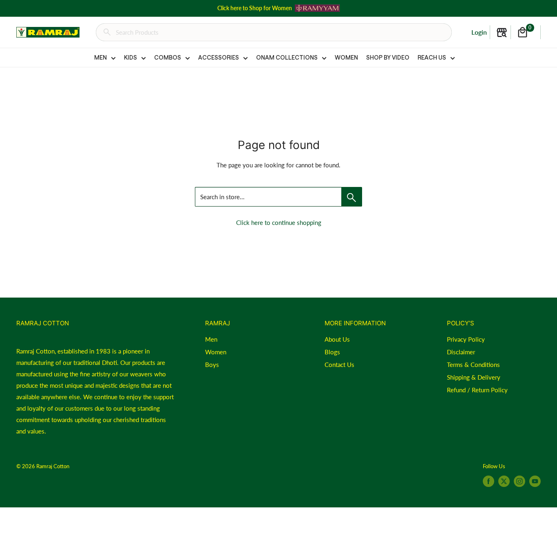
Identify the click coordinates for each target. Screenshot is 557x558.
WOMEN (346, 57)
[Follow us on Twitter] (504, 481)
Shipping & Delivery (473, 377)
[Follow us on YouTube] (535, 481)
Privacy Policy (466, 339)
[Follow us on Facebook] (488, 481)
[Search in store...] (351, 197)
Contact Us (339, 364)
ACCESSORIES (218, 57)
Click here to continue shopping (278, 222)
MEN (100, 57)
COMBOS (167, 57)
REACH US (432, 57)
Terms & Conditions (473, 364)
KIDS (130, 57)
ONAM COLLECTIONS (287, 57)
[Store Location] (502, 32)
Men (211, 339)
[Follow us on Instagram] (519, 481)
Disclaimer (461, 352)
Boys (212, 364)
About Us (337, 339)
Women (215, 352)
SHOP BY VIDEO (387, 57)
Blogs (332, 352)
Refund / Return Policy (477, 389)
